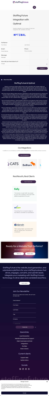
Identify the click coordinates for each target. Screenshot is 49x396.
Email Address (16, 300)
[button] (47, 381)
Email (3, 49)
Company (15, 319)
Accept (24, 393)
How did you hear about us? (9, 61)
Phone (26, 49)
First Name (15, 305)
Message (4, 55)
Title (14, 314)
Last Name (15, 309)
